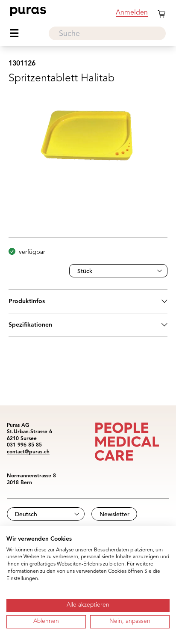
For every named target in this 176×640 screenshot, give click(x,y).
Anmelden (132, 12)
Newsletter (114, 515)
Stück (84, 271)
